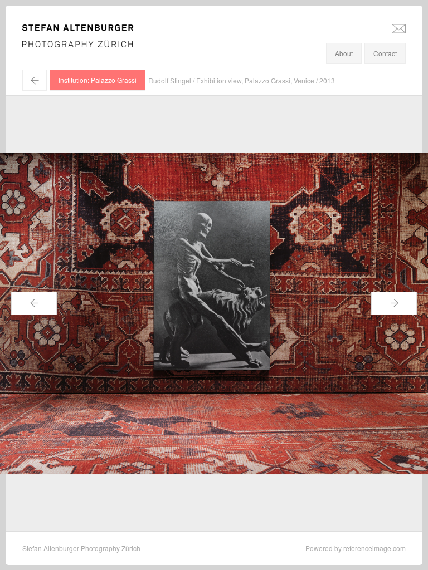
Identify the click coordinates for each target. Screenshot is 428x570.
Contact (385, 53)
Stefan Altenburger (85, 30)
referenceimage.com (374, 548)
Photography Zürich (52, 41)
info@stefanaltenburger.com (399, 28)
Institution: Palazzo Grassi (98, 80)
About (344, 53)
